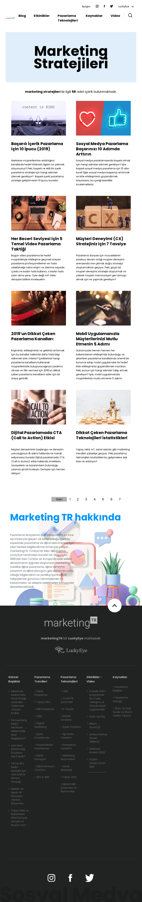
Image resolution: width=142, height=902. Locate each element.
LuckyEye (124, 6)
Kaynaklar (94, 16)
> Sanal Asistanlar (66, 768)
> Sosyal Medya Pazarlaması (43, 746)
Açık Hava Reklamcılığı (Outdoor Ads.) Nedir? (16, 751)
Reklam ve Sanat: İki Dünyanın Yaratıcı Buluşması (16, 796)
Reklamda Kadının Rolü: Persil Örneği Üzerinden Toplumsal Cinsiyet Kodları (17, 702)
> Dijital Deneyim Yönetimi (44, 768)
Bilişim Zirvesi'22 (93, 725)
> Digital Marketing (40, 725)
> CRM (38, 716)
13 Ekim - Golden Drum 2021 (96, 763)
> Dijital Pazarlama (40, 693)
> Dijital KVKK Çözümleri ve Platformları (69, 787)
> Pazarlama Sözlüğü (120, 699)
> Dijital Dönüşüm (40, 757)
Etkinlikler (42, 16)
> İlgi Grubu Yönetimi (67, 735)
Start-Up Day (96, 716)
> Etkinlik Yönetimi (66, 718)
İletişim (86, 6)
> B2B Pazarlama (44, 709)
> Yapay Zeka (42, 702)
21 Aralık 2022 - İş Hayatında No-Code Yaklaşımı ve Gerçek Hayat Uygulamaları (97, 700)
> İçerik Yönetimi (71, 727)
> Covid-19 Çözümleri (67, 700)
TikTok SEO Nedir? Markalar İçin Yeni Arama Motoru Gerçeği (17, 772)
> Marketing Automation (68, 757)
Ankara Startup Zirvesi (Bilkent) (97, 738)
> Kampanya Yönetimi (68, 746)
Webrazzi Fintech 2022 (96, 750)
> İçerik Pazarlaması (41, 735)
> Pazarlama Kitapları (120, 688)
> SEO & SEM (41, 777)
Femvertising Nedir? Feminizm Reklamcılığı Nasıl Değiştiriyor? (17, 729)
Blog (22, 16)
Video (115, 16)
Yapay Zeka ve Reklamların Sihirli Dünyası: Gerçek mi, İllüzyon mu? (18, 818)
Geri (59, 499)
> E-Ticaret (67, 709)
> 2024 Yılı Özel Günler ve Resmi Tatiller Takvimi (122, 712)
